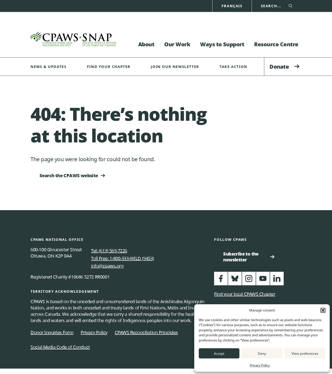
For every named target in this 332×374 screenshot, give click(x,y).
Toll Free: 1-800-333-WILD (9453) (122, 258)
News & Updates (48, 66)
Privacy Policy (260, 365)
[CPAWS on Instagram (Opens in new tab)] (249, 280)
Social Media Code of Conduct (60, 347)
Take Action (233, 66)
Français (232, 6)
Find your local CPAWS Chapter (244, 294)
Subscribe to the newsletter (242, 257)
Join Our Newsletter (175, 66)
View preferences (305, 353)
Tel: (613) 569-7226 (109, 251)
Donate (279, 66)
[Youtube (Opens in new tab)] (263, 280)
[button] (323, 310)
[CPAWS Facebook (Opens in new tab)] (221, 280)
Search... (271, 6)
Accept (219, 353)
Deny (262, 353)
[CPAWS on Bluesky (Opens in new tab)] (235, 280)
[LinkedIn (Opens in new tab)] (277, 280)
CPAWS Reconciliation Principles (146, 332)
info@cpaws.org (107, 266)
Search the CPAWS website (69, 175)
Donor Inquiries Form (51, 332)
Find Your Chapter (109, 66)
